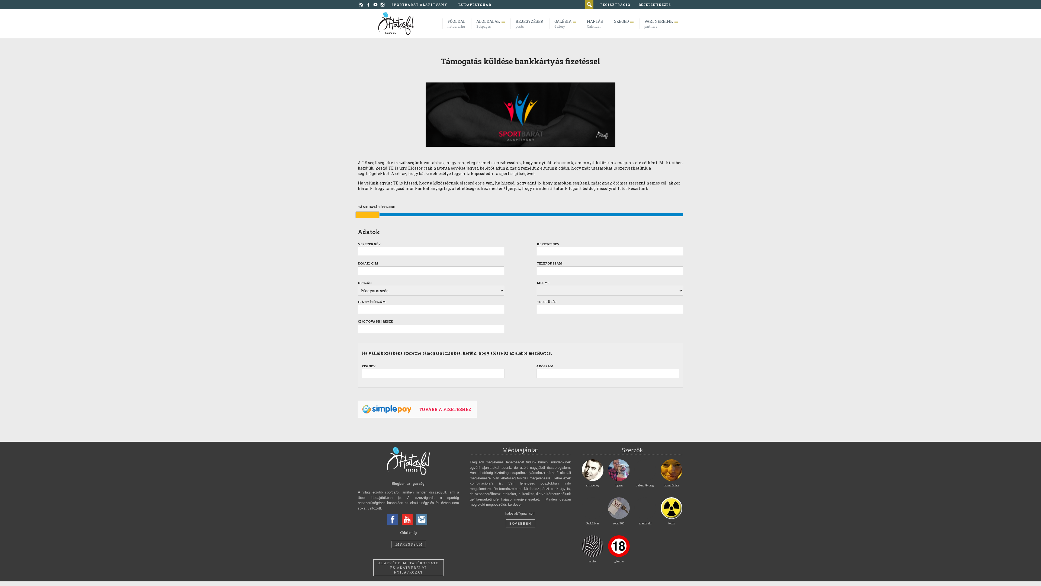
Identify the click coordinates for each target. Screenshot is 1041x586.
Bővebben (520, 523)
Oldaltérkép (408, 532)
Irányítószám (372, 302)
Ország (365, 283)
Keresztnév (548, 244)
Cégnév (369, 366)
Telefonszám (550, 263)
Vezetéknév (369, 244)
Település (546, 302)
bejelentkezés (654, 4)
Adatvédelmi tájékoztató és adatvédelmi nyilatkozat (408, 567)
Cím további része (375, 321)
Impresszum (408, 544)
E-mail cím (368, 263)
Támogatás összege (376, 207)
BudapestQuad (474, 4)
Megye (543, 283)
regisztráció (615, 4)
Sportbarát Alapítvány (419, 4)
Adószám (545, 366)
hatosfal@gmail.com (520, 513)
